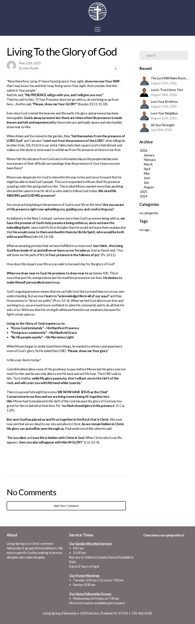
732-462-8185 (142, 613)
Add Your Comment (66, 505)
